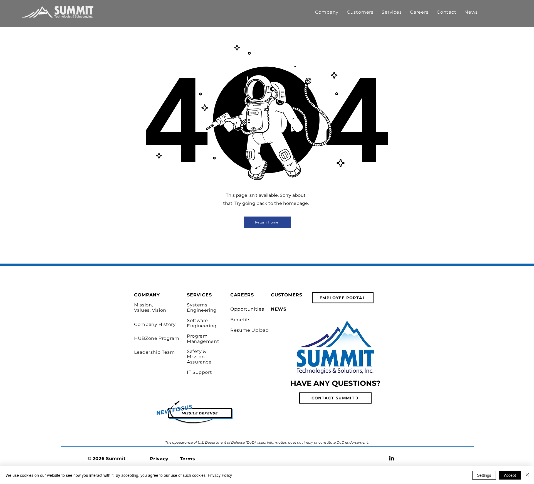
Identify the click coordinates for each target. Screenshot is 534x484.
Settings (484, 475)
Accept (510, 475)
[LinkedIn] (391, 458)
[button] (327, 12)
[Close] (527, 475)
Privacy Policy (220, 475)
